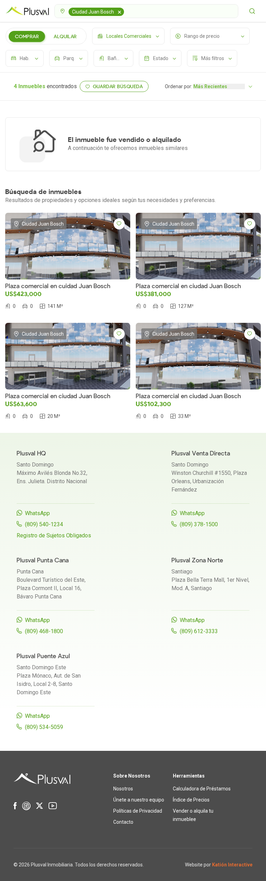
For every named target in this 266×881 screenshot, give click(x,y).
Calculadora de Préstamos (202, 788)
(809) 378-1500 (199, 524)
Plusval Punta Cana (43, 560)
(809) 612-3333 (199, 631)
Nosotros (123, 788)
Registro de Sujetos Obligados (54, 535)
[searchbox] (127, 11)
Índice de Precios (191, 800)
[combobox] (146, 11)
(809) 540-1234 (44, 524)
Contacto (123, 822)
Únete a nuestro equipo (138, 800)
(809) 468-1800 (44, 631)
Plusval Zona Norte (197, 560)
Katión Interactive (232, 864)
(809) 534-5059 (44, 727)
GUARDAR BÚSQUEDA (118, 87)
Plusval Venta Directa (200, 453)
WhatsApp (37, 513)
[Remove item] (119, 12)
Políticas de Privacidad (137, 811)
